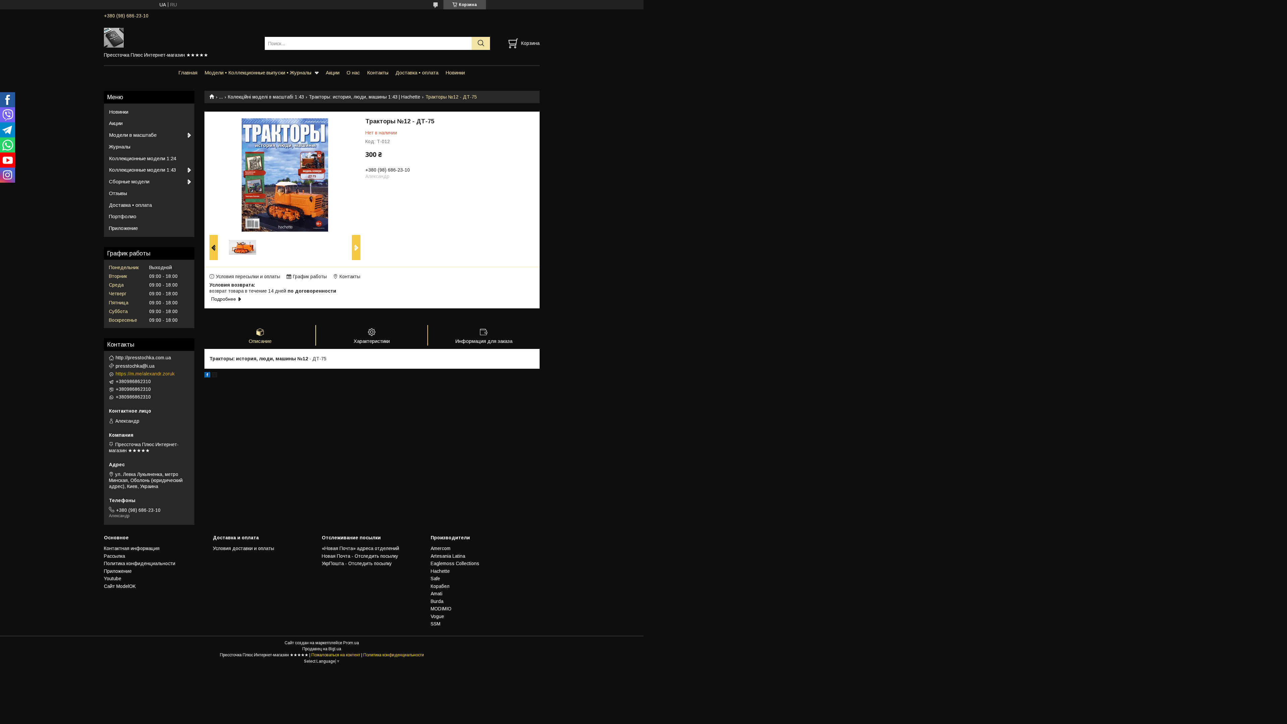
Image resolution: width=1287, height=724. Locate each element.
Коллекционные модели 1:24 (142, 158)
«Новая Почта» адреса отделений (360, 548)
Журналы (119, 146)
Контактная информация (132, 548)
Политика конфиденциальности (139, 563)
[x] (214, 375)
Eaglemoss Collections (455, 563)
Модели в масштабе (133, 135)
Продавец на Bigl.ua (321, 649)
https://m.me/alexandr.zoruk (145, 373)
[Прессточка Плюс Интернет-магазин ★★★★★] (180, 37)
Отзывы (118, 193)
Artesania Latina (448, 556)
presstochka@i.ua (135, 366)
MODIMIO (441, 608)
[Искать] (481, 43)
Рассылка (114, 556)
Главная (187, 72)
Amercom (440, 548)
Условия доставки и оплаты (243, 548)
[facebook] (207, 375)
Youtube (112, 578)
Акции (333, 72)
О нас (353, 72)
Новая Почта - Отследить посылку (360, 556)
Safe (435, 578)
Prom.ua (351, 643)
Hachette (440, 571)
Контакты (377, 72)
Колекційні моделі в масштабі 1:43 (266, 97)
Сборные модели (129, 181)
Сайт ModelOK (120, 586)
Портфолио (122, 216)
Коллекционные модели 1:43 (142, 170)
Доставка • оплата (416, 72)
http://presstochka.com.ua (143, 357)
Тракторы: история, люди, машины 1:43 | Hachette (364, 97)
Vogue (437, 616)
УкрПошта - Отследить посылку (357, 563)
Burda (437, 601)
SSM (435, 623)
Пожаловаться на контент (335, 655)
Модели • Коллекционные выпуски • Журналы (257, 72)
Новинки (455, 72)
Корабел (440, 586)
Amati (436, 593)
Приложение (123, 228)
